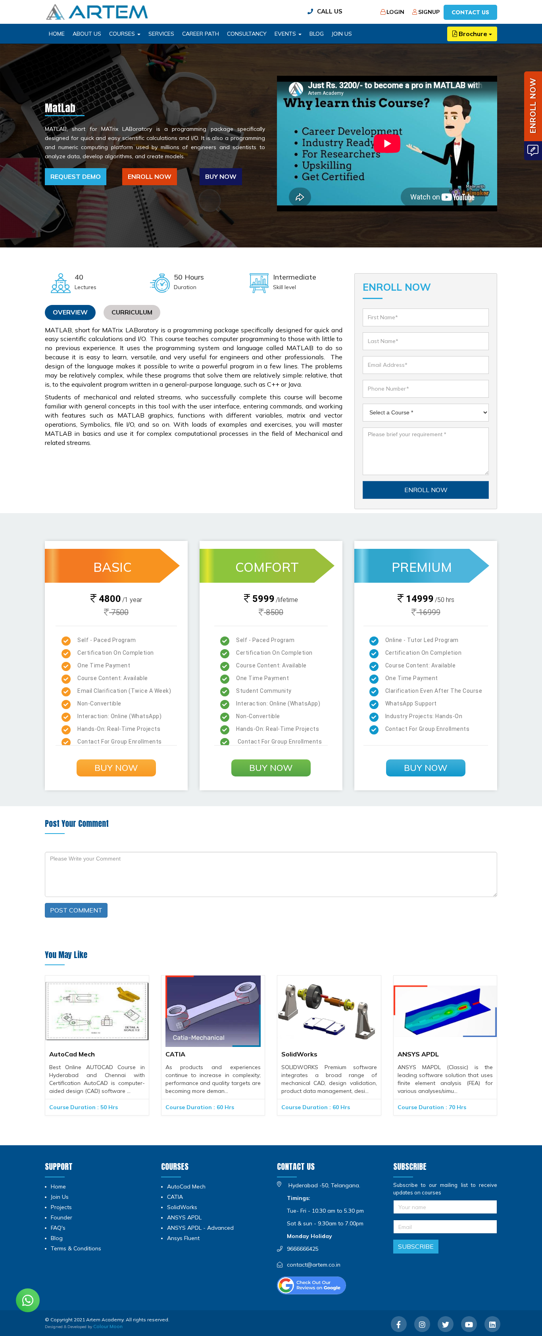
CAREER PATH (200, 33)
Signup (429, 11)
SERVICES (161, 33)
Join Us (342, 33)
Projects (61, 1207)
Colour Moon (108, 1326)
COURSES (122, 33)
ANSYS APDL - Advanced (200, 1227)
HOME (57, 33)
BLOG (316, 33)
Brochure (473, 34)
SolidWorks (299, 1054)
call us (329, 11)
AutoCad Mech (72, 1054)
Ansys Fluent (183, 1238)
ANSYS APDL (418, 1054)
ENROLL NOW (426, 490)
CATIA (175, 1054)
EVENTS (286, 33)
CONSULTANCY (247, 33)
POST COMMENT (76, 910)
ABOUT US (87, 33)
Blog (57, 1238)
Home (58, 1186)
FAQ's (58, 1227)
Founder (61, 1217)
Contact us (470, 12)
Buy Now (220, 176)
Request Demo (75, 176)
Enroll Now (149, 176)
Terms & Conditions (76, 1248)
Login (395, 11)
